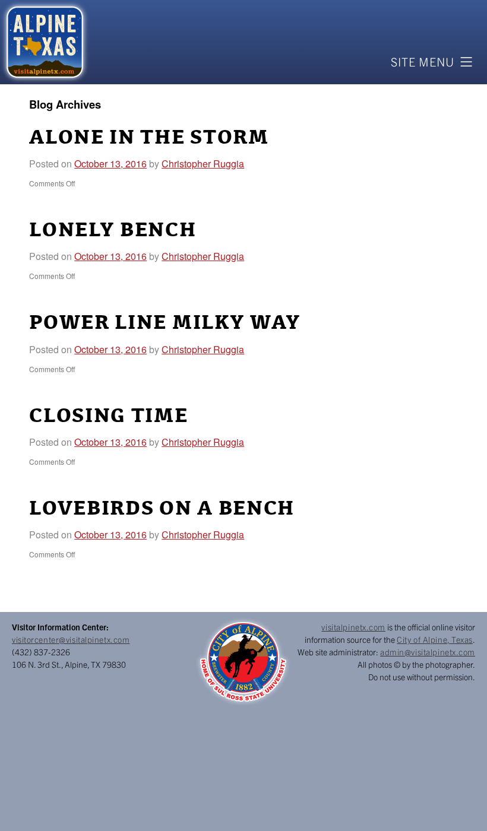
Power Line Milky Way (165, 322)
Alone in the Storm (149, 137)
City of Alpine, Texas (435, 639)
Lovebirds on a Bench (162, 508)
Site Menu (422, 61)
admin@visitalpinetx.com (427, 651)
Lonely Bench (112, 230)
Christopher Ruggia (203, 163)
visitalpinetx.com (353, 626)
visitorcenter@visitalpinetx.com (70, 639)
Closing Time (108, 416)
